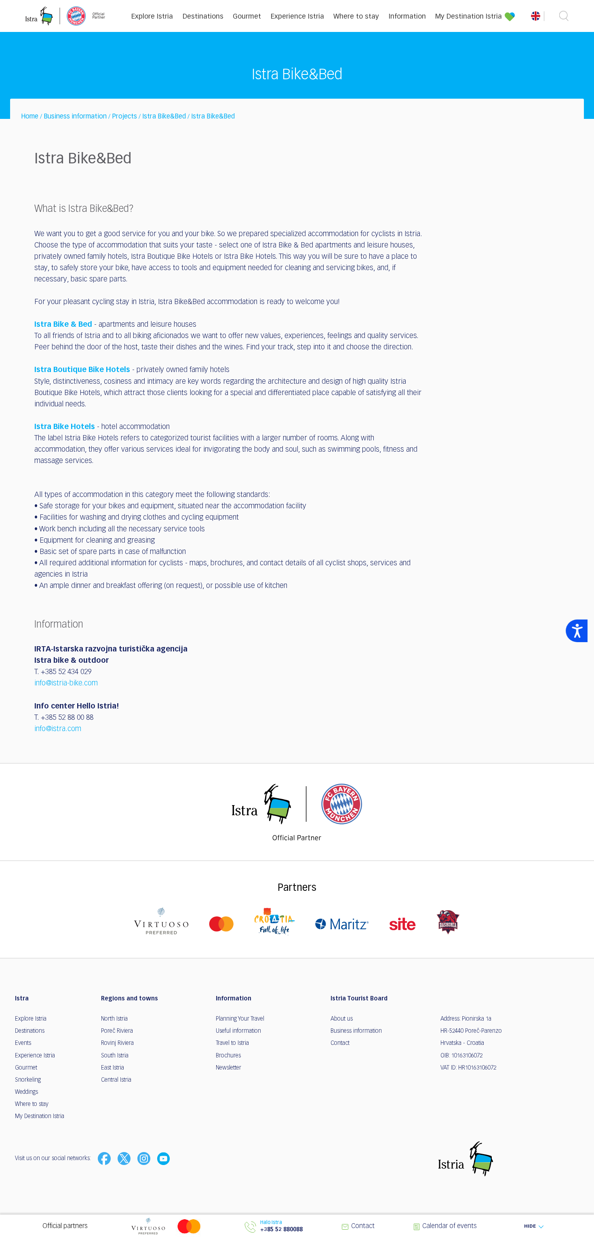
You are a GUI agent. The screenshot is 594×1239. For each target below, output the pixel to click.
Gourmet (247, 16)
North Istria (114, 1019)
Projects (124, 117)
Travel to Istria (232, 1043)
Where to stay (356, 16)
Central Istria (116, 1080)
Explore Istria (152, 16)
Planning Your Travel (240, 1019)
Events (23, 1043)
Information (407, 16)
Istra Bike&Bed (164, 117)
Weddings (26, 1092)
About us (342, 1019)
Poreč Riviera (117, 1031)
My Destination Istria (468, 16)
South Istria (114, 1056)
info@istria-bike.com (66, 683)
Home (29, 117)
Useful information (238, 1031)
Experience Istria (297, 16)
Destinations (203, 16)
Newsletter (228, 1068)
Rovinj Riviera (117, 1043)
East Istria (112, 1068)
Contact (340, 1043)
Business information (75, 117)
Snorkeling (28, 1080)
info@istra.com (57, 729)
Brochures (228, 1056)
